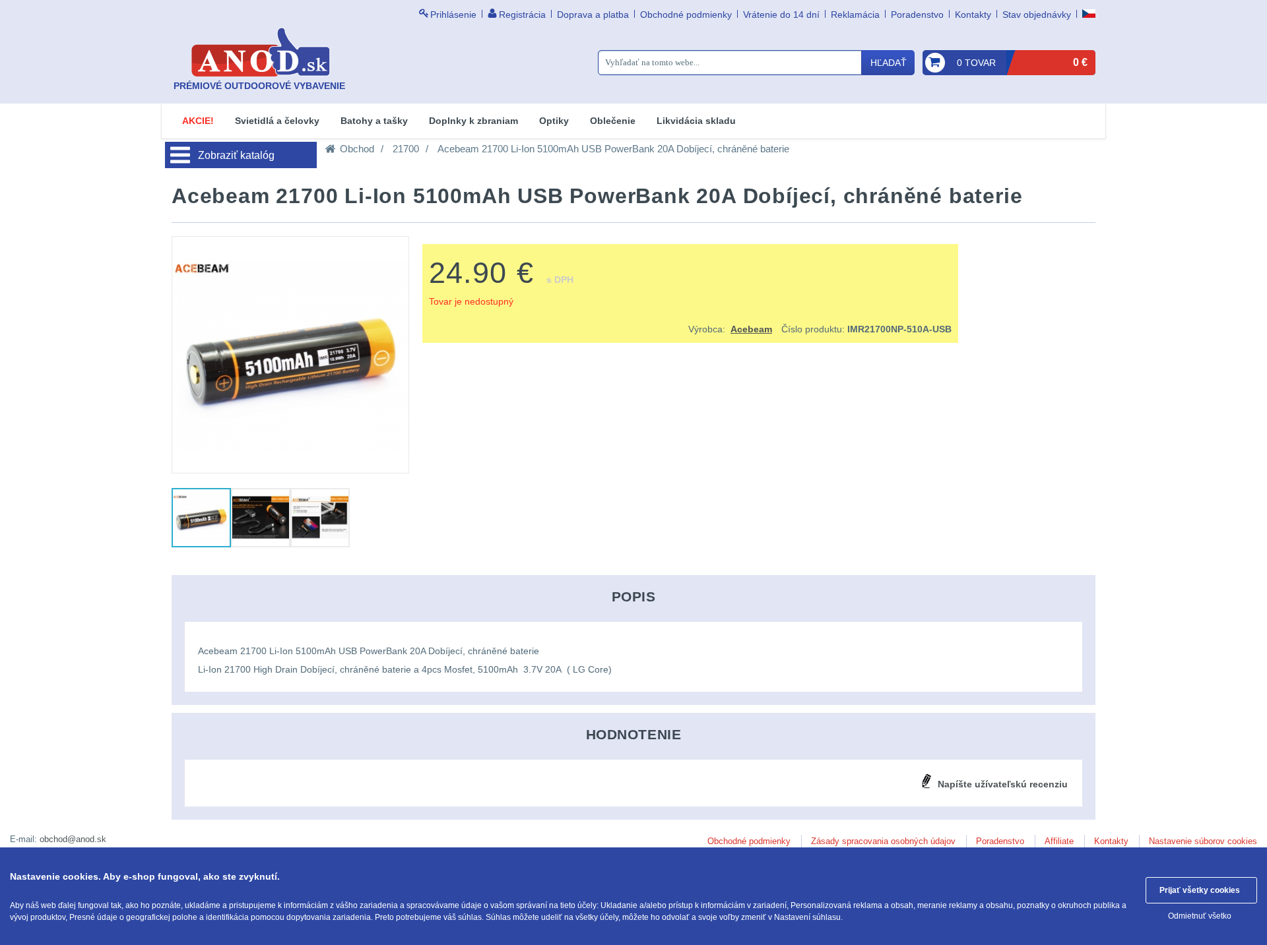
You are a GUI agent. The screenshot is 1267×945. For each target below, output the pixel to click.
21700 (406, 148)
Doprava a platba (593, 14)
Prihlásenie (453, 14)
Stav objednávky (1036, 14)
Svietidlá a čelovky (277, 120)
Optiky (554, 120)
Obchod (357, 148)
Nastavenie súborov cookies (1203, 841)
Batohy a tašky (374, 120)
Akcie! (198, 120)
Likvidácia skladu (696, 120)
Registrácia (522, 14)
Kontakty (973, 14)
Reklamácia (855, 14)
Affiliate (1059, 841)
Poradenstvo (917, 14)
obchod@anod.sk (73, 839)
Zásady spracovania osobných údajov (883, 841)
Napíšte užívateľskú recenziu (1003, 784)
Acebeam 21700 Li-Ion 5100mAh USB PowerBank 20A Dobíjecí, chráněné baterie (613, 148)
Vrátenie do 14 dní (781, 14)
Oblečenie (612, 120)
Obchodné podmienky (686, 14)
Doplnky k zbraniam (473, 120)
